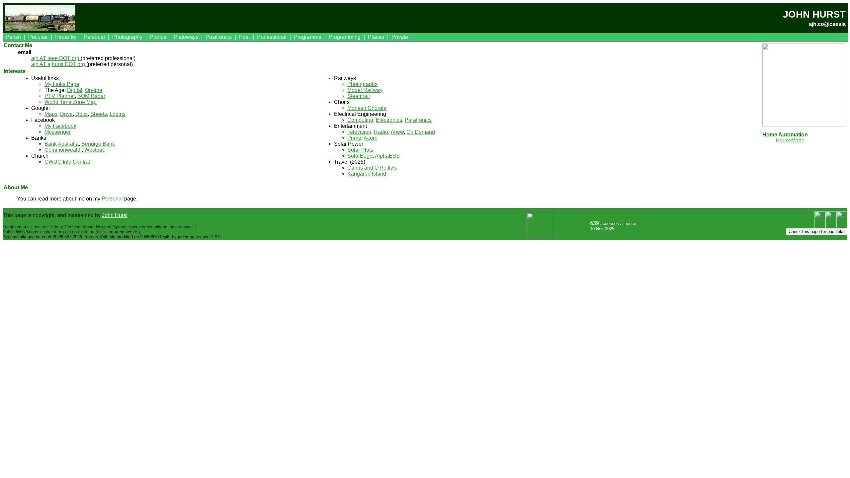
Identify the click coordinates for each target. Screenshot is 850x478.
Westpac (94, 150)
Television (359, 132)
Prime (354, 138)
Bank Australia (61, 144)
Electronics (389, 120)
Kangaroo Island (366, 174)
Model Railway (364, 90)
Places (376, 37)
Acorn (371, 138)
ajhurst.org (53, 231)
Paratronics (418, 120)
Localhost (40, 226)
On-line (93, 90)
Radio (381, 132)
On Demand (420, 132)
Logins (118, 114)
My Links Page (61, 84)
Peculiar (38, 37)
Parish (13, 37)
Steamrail (358, 96)
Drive (66, 114)
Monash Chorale (366, 108)
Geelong (72, 226)
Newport (104, 226)
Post (244, 37)
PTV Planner (59, 96)
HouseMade (790, 140)
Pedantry (65, 37)
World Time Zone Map (70, 102)
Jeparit (88, 226)
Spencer (121, 226)
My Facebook (60, 126)
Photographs (362, 84)
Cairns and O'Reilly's (372, 168)
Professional (272, 37)
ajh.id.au (86, 231)
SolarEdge (360, 156)
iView (397, 132)
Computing (360, 120)
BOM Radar (91, 96)
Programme (307, 37)
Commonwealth (63, 150)
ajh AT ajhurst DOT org (58, 64)
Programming (345, 37)
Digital (74, 90)
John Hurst (115, 215)
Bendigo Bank (98, 144)
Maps (50, 114)
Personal (94, 37)
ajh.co (71, 231)
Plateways (186, 37)
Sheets (98, 114)
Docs (81, 114)
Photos (158, 37)
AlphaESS (387, 156)
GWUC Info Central (67, 162)
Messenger (57, 132)
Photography (127, 37)
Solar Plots (360, 150)
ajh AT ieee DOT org (56, 58)
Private (399, 37)
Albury (57, 226)
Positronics (219, 37)
